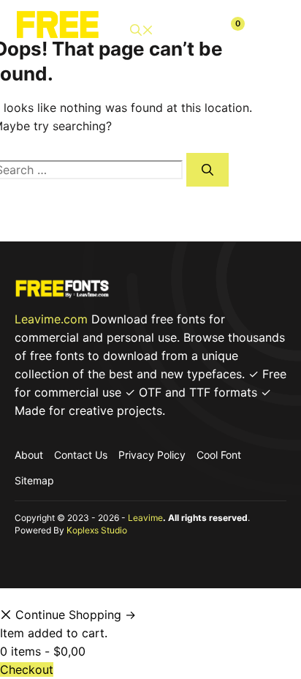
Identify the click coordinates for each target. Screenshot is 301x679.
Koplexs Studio (96, 530)
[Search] (207, 170)
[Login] (196, 30)
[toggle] (269, 30)
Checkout (26, 669)
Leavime (145, 517)
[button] (141, 30)
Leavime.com (51, 319)
